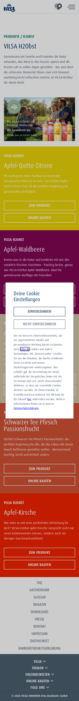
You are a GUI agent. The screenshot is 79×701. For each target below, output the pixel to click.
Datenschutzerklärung (26, 408)
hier (29, 399)
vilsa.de (25, 349)
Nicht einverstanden (39, 323)
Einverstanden (39, 311)
